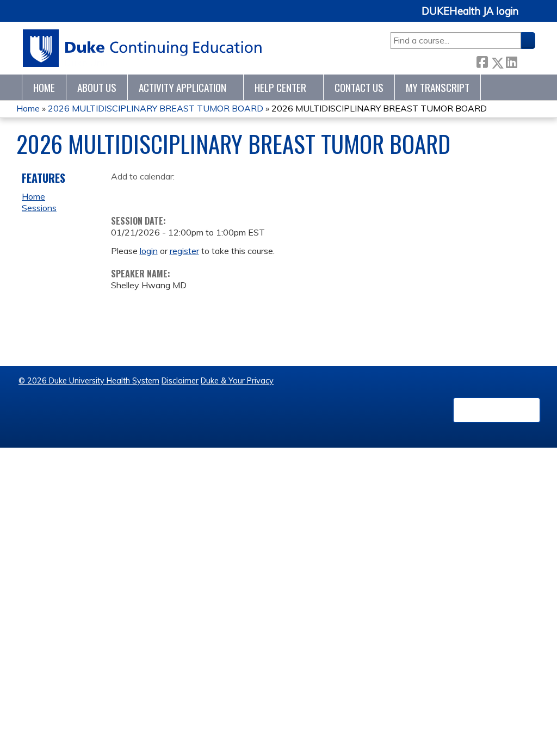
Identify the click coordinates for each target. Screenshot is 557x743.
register (184, 250)
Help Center (280, 87)
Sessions (39, 207)
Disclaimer (180, 381)
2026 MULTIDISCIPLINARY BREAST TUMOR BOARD (155, 108)
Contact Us (359, 87)
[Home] (143, 48)
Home (44, 87)
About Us (96, 87)
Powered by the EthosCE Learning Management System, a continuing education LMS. (497, 410)
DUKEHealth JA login (470, 11)
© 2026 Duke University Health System (88, 381)
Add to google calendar (122, 194)
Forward (526, 60)
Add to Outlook (197, 194)
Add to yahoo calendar (146, 194)
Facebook (481, 60)
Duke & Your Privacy (237, 381)
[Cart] (531, 17)
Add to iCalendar (171, 193)
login (149, 250)
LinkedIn (511, 60)
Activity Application (182, 87)
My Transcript (437, 87)
